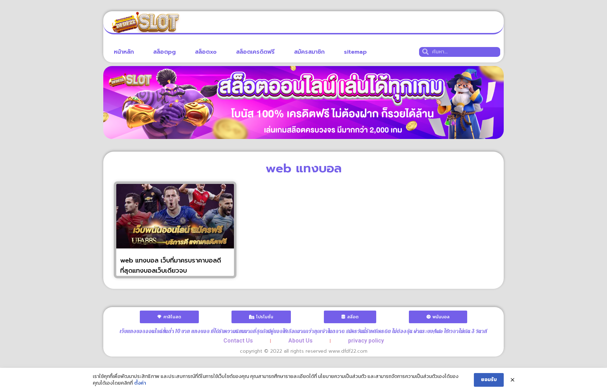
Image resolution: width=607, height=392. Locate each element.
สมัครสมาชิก (309, 52)
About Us (300, 340)
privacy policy (366, 340)
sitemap (355, 52)
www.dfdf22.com (347, 351)
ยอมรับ (489, 379)
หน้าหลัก (124, 52)
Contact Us (238, 340)
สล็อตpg (164, 52)
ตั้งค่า (140, 383)
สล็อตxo (206, 52)
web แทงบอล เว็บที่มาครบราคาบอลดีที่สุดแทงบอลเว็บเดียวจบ (170, 265)
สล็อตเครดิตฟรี (255, 52)
